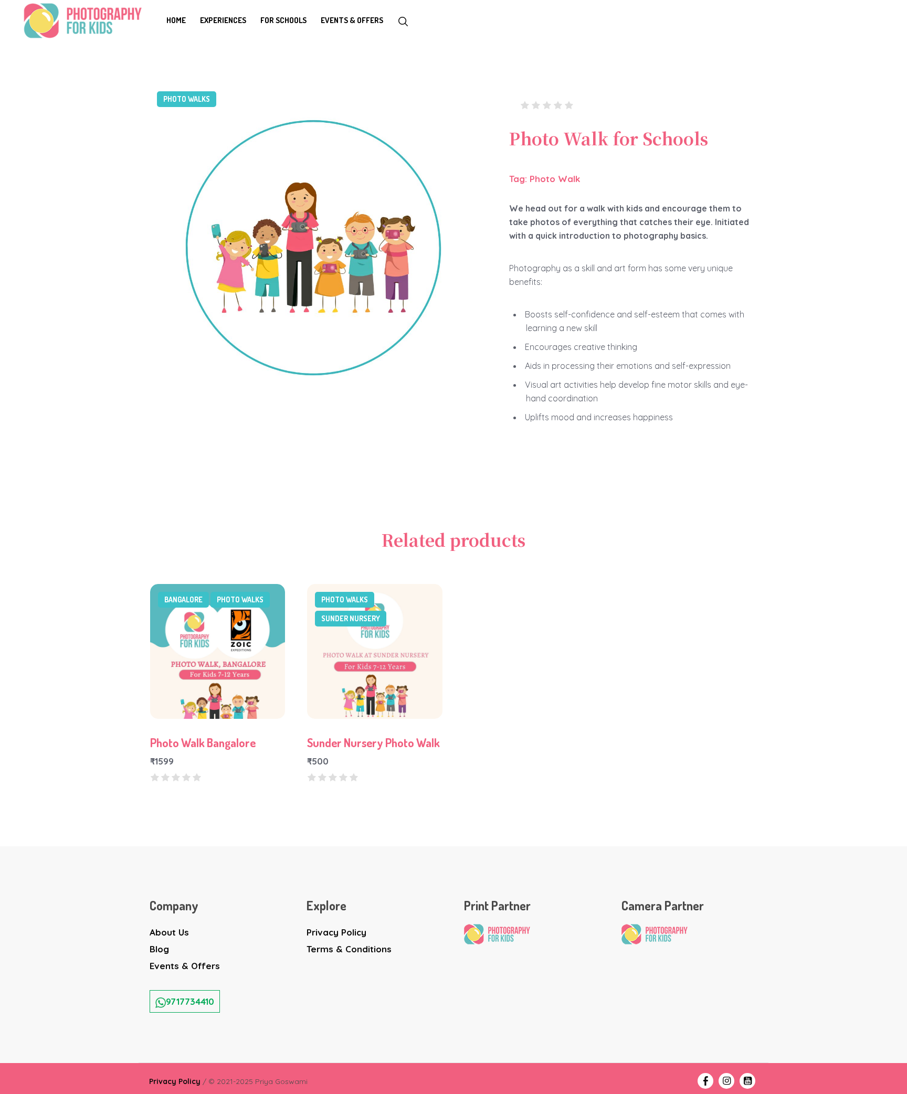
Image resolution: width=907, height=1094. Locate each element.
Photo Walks (186, 98)
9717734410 (190, 1001)
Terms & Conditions (349, 948)
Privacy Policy (336, 932)
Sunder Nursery (350, 618)
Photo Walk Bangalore (203, 742)
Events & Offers (185, 965)
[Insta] (726, 1081)
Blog (159, 948)
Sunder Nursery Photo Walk (373, 742)
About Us (169, 932)
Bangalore (183, 599)
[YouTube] (747, 1081)
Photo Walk (555, 178)
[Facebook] (705, 1081)
